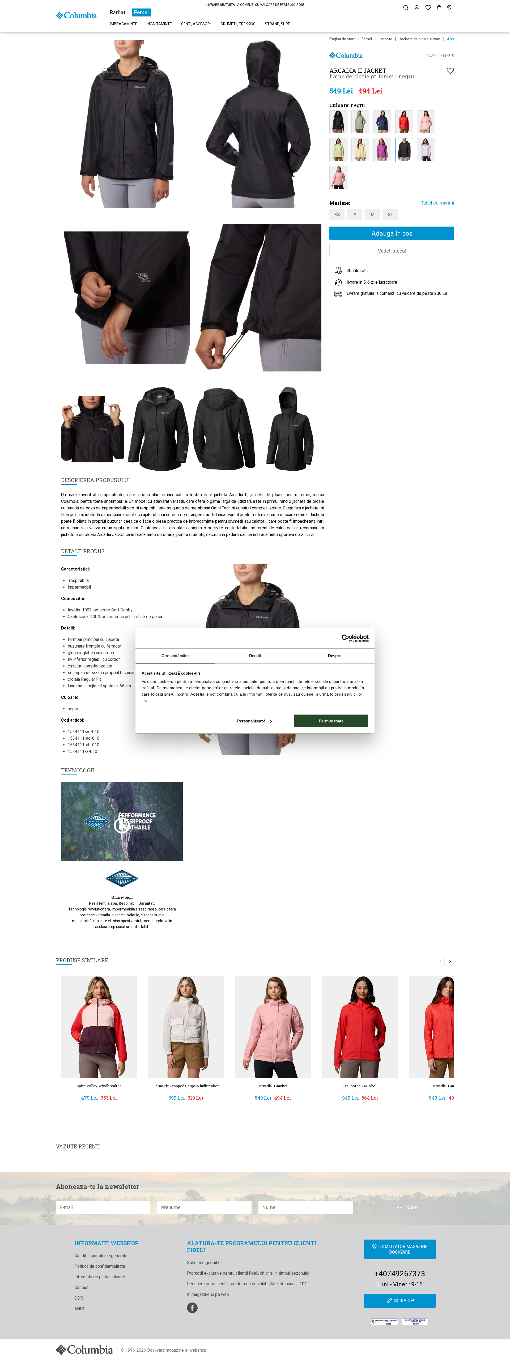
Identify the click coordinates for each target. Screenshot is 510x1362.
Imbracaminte (123, 24)
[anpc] (384, 1321)
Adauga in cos (392, 233)
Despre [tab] (335, 655)
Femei (141, 12)
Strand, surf (277, 24)
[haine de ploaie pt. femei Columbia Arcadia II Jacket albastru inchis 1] (382, 121)
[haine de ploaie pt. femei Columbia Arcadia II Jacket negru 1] (338, 121)
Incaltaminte (159, 24)
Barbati (118, 12)
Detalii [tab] (255, 655)
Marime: (339, 203)
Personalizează (251, 720)
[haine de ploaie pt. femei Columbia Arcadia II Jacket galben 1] (338, 149)
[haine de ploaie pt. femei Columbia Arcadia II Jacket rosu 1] (404, 121)
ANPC (80, 1308)
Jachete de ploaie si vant (419, 39)
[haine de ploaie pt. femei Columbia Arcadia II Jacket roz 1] (426, 121)
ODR (78, 1298)
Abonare (407, 1207)
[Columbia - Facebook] (192, 1308)
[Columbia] (76, 15)
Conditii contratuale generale (100, 1255)
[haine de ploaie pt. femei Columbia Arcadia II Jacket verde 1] (360, 121)
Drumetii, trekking (238, 24)
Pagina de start (342, 39)
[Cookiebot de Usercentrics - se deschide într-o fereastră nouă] (345, 638)
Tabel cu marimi (437, 203)
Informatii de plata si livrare (99, 1276)
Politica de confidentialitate (99, 1266)
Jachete (385, 39)
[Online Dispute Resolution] (415, 1321)
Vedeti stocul (392, 251)
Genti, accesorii (196, 24)
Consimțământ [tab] (175, 655)
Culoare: (339, 105)
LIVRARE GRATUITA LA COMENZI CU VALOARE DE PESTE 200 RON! (255, 5)
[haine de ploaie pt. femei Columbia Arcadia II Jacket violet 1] (382, 149)
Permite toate (331, 720)
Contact (81, 1287)
